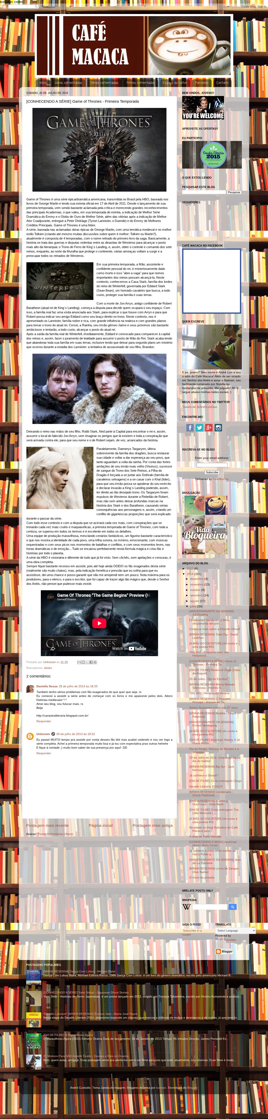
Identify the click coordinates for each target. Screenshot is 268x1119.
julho (193, 606)
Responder (43, 721)
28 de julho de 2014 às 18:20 (78, 686)
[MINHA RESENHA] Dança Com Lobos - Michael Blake (79, 971)
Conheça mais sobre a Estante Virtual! (214, 629)
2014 (190, 574)
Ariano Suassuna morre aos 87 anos (213, 707)
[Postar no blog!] (83, 662)
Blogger (192, 1087)
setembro (197, 595)
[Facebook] (190, 427)
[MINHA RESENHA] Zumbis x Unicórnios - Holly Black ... (208, 802)
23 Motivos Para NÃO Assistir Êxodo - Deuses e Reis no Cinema (86, 1056)
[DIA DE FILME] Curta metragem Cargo (215, 780)
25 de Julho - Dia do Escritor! (208, 679)
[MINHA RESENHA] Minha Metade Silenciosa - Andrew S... (212, 686)
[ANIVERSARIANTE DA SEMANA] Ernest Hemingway (211, 724)
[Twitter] (199, 427)
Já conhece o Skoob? (203, 775)
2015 (190, 568)
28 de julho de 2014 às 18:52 (75, 734)
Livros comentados (68, 83)
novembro (197, 584)
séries (48, 668)
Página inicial (101, 825)
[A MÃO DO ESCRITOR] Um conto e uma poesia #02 (213, 733)
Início (43, 83)
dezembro (197, 578)
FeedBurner (221, 479)
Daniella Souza (47, 686)
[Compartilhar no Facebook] (91, 662)
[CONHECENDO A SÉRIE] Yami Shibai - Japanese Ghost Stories (86, 992)
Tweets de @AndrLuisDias (199, 406)
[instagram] (218, 427)
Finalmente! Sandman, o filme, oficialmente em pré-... (209, 621)
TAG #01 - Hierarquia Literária (209, 693)
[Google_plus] (209, 427)
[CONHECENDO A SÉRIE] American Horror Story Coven (213, 843)
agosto (195, 601)
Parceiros (201, 83)
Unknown (43, 734)
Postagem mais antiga (153, 825)
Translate (230, 939)
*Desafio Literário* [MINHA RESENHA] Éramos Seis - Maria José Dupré (90, 1013)
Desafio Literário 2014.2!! (206, 786)
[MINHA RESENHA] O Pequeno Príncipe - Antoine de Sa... (210, 700)
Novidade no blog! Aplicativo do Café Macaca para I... (213, 829)
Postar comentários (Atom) (55, 834)
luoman (161, 1087)
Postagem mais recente (47, 825)
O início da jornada (201, 877)
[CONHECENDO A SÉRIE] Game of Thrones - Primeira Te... (212, 663)
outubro (195, 590)
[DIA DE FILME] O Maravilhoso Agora (68, 1035)
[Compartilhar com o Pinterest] (95, 662)
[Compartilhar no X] (87, 662)
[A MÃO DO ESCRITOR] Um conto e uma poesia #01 (213, 820)
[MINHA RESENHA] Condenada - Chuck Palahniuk (211, 793)
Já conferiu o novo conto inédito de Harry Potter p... (212, 852)
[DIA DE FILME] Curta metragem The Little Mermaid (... (214, 811)
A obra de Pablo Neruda (205, 836)
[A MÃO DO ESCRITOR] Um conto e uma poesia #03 (213, 645)
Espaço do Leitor (175, 83)
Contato (222, 83)
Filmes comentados (141, 83)
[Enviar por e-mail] (79, 662)
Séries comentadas (104, 83)
